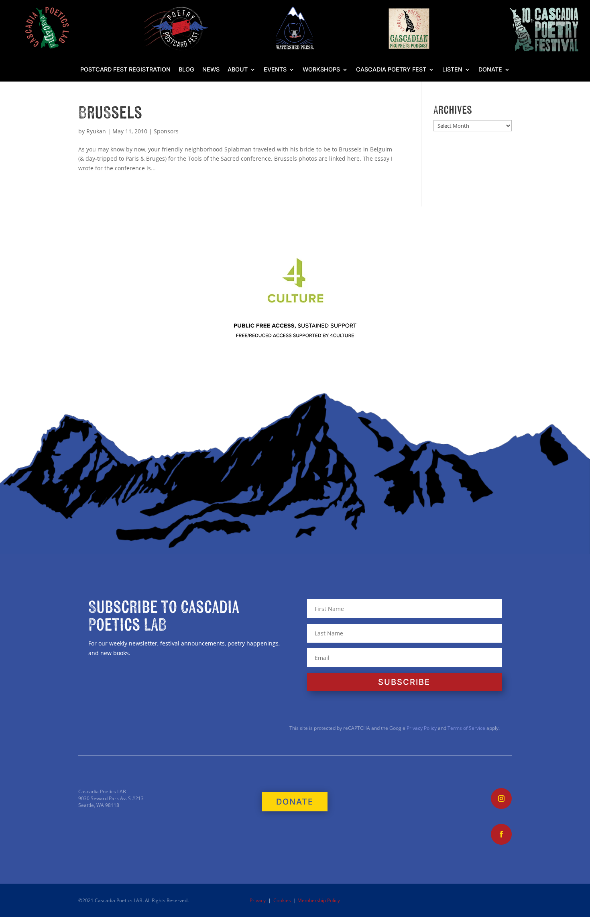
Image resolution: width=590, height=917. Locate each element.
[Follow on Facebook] (501, 834)
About (238, 70)
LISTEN (452, 70)
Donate (490, 70)
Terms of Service (466, 728)
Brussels (110, 113)
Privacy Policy (421, 728)
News (211, 70)
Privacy (258, 900)
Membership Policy (318, 900)
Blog (186, 70)
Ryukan (96, 131)
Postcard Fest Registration (125, 70)
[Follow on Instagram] (501, 798)
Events (275, 70)
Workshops (321, 70)
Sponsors (166, 131)
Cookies (282, 900)
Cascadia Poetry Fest (391, 70)
